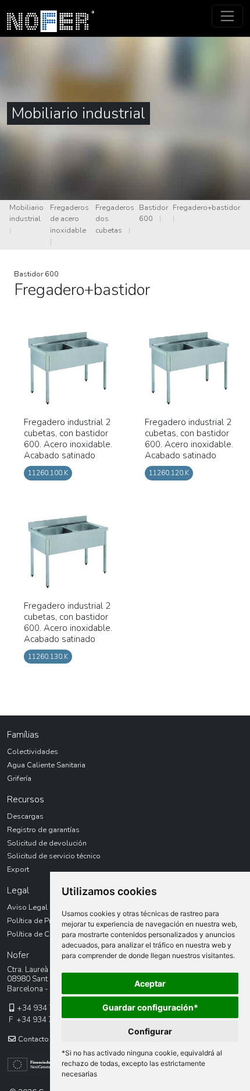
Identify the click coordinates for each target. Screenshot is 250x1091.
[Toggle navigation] (228, 16)
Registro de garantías (43, 830)
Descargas (25, 816)
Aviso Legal (27, 907)
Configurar (150, 1031)
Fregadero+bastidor (206, 207)
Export (18, 869)
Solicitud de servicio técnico (54, 856)
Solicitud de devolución (47, 843)
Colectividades (32, 751)
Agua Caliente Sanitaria (46, 765)
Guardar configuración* (150, 1007)
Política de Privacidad (43, 920)
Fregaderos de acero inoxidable (69, 218)
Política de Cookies (39, 934)
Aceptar (150, 983)
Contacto (32, 1039)
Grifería (19, 778)
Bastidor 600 (36, 274)
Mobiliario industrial (26, 213)
